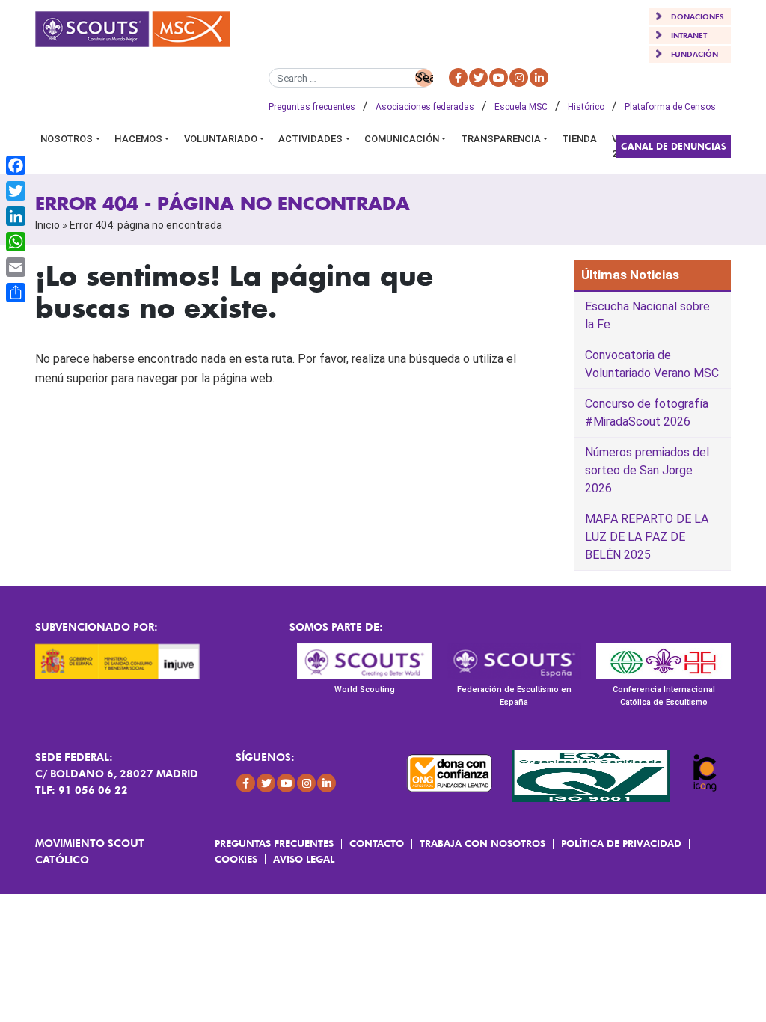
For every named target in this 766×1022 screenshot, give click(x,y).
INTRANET (689, 35)
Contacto (376, 843)
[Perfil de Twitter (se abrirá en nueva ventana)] (478, 77)
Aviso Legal (303, 859)
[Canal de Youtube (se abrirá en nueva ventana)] (498, 77)
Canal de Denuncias (673, 146)
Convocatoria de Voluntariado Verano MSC (652, 364)
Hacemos (138, 138)
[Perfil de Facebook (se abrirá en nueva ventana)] (458, 77)
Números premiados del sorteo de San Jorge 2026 (647, 470)
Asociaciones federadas (425, 107)
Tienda (579, 138)
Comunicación (401, 138)
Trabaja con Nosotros (482, 843)
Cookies (236, 859)
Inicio (47, 225)
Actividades (310, 138)
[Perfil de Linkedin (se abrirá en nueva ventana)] (539, 77)
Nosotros (66, 138)
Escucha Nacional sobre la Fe (647, 315)
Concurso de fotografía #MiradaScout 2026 (646, 413)
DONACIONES (697, 16)
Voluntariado (220, 138)
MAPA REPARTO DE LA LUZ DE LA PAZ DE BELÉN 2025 (646, 537)
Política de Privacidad (621, 843)
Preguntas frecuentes (312, 107)
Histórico (586, 107)
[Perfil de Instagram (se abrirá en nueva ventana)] (518, 77)
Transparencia (501, 138)
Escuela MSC (521, 107)
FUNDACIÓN (694, 53)
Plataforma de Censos (670, 107)
